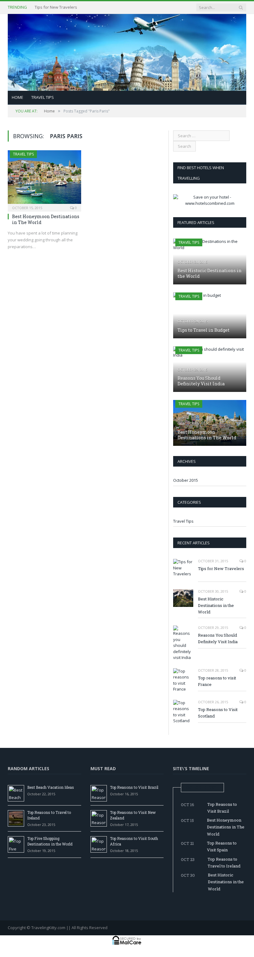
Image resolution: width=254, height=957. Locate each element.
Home (17, 97)
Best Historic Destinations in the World (70, 7)
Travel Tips (42, 97)
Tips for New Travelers (221, 568)
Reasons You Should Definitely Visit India (201, 381)
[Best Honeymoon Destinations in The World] (44, 179)
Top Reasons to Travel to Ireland (224, 862)
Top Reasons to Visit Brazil (134, 787)
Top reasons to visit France (217, 681)
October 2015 (185, 480)
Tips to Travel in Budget (203, 330)
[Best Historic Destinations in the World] (209, 261)
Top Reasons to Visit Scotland (218, 713)
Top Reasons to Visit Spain (222, 846)
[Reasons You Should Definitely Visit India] (209, 369)
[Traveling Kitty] (127, 51)
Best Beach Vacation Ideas (50, 787)
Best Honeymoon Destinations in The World (45, 219)
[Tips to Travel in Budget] (209, 315)
